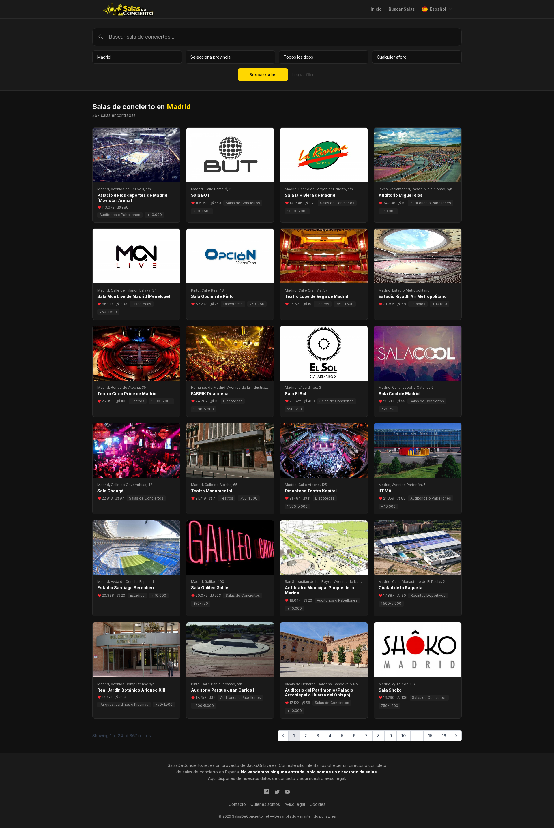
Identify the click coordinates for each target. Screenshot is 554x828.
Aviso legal (295, 804)
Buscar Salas (402, 9)
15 (430, 735)
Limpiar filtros (304, 74)
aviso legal (335, 778)
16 (444, 735)
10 (403, 735)
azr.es (331, 816)
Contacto (237, 804)
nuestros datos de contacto (269, 778)
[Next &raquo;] (456, 735)
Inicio (376, 9)
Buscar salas (263, 74)
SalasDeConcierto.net (188, 765)
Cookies (317, 804)
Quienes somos (265, 804)
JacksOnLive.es (262, 765)
